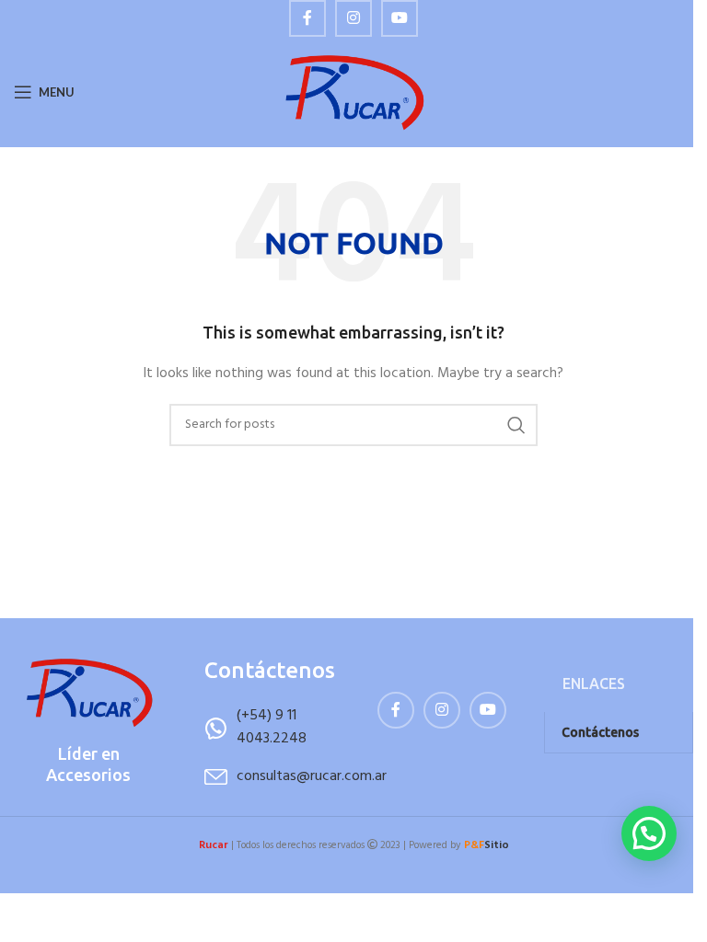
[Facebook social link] (307, 18)
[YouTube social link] (399, 18)
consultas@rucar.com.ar (312, 776)
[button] (649, 833)
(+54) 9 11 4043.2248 (272, 728)
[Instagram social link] (353, 18)
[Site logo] (354, 92)
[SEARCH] (516, 425)
